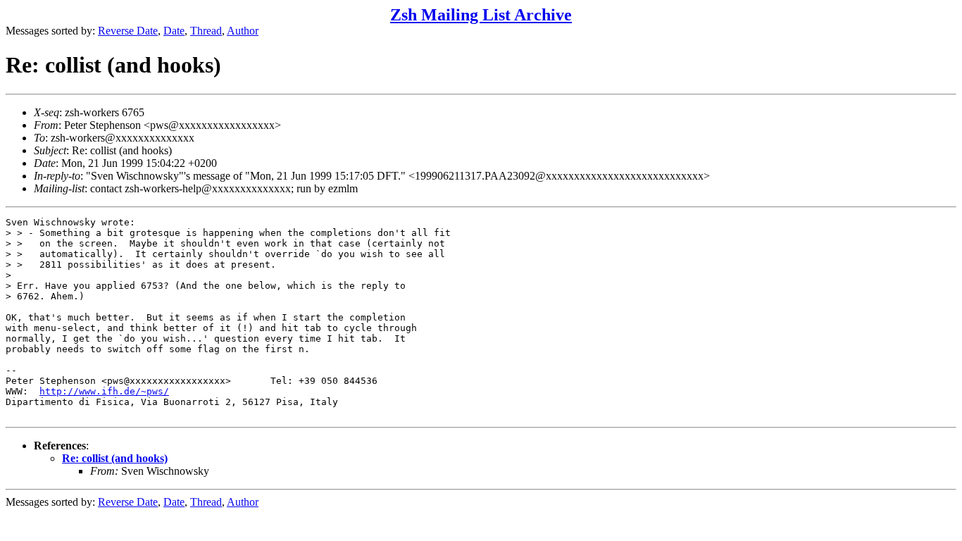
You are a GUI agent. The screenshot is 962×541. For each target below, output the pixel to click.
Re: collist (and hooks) (115, 458)
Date (174, 31)
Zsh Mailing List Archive (481, 15)
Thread (206, 31)
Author (242, 31)
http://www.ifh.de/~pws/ (104, 391)
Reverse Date (128, 31)
